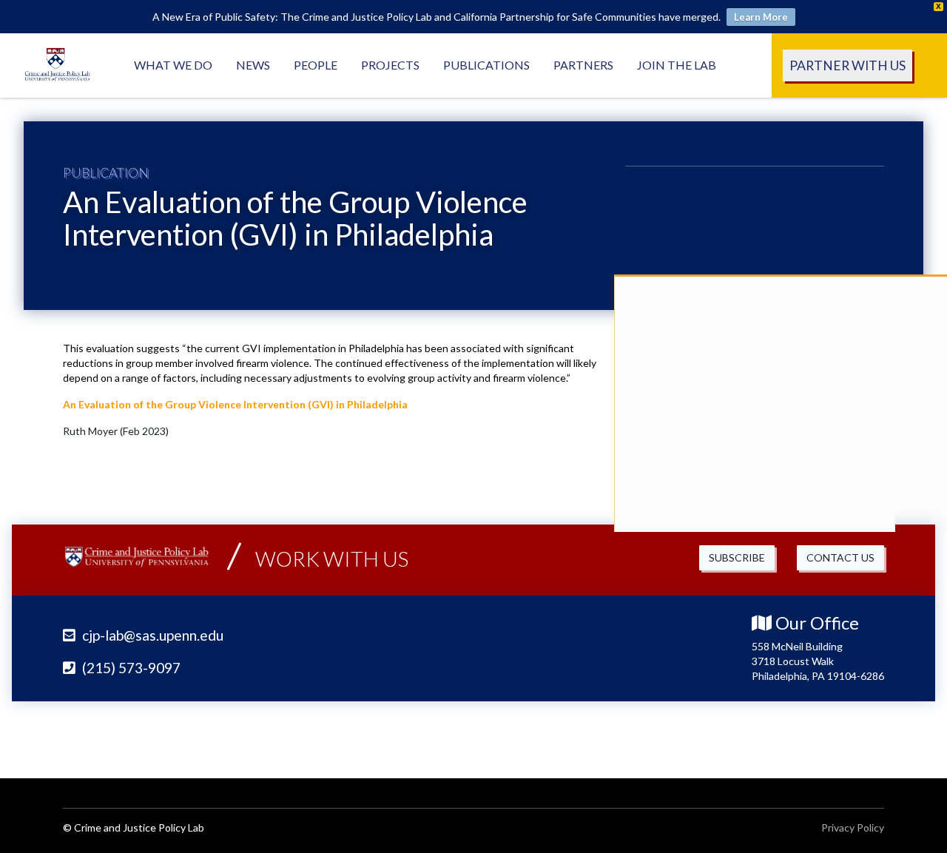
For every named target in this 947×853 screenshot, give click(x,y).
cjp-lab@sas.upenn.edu (151, 635)
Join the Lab (676, 65)
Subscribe (737, 557)
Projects (390, 65)
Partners (583, 65)
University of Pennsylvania (795, 736)
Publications (486, 65)
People (315, 65)
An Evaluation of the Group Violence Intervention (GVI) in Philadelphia (235, 404)
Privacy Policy (852, 827)
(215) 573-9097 (130, 667)
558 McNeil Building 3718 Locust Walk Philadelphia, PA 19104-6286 (818, 661)
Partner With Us (847, 65)
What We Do (173, 65)
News (253, 65)
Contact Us (840, 557)
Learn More (761, 17)
